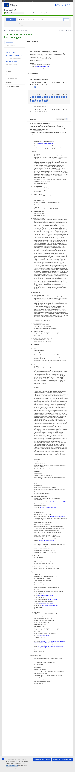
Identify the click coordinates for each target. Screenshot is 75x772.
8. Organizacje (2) (10, 82)
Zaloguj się (60, 5)
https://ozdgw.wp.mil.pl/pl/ (53, 599)
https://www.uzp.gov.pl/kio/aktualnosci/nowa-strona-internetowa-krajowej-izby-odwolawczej (49, 642)
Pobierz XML (12, 52)
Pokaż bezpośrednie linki (15, 55)
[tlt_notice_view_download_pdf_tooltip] (30, 97)
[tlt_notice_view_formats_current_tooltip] (66, 119)
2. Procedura (9, 75)
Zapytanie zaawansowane (51, 23)
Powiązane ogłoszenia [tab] (10, 45)
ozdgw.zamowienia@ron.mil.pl (42, 66)
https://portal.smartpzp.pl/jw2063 (58, 501)
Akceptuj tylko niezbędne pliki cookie (62, 759)
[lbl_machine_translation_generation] (47, 106)
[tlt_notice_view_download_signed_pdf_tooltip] (35, 87)
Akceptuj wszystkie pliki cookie (42, 759)
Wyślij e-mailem (13, 61)
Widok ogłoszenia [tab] (9, 42)
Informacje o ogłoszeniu (12, 86)
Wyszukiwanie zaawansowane (37, 23)
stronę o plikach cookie (12, 765)
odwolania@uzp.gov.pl (43, 635)
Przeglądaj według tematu (25, 25)
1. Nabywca (9, 71)
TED (5, 30)
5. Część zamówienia (11, 78)
